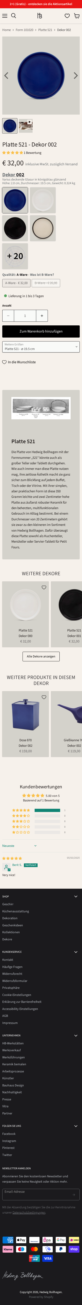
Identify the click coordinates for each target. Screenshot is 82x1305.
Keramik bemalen (14, 1064)
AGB (5, 1016)
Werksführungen (13, 1057)
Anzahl (6, 305)
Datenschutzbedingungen (29, 1212)
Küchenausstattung (15, 911)
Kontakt (7, 960)
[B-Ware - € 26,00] (46, 288)
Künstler (8, 1078)
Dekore (7, 939)
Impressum (10, 1023)
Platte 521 (45, 30)
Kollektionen (11, 932)
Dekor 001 (74, 636)
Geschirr (7, 904)
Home (6, 30)
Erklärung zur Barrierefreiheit (21, 1002)
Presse (6, 1099)
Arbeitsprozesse (13, 1071)
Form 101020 (24, 30)
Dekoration (10, 918)
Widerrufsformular (14, 981)
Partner (7, 1113)
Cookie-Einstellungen (16, 995)
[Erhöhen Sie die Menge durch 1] (42, 316)
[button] (13, 152)
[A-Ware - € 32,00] (17, 288)
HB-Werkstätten (13, 1043)
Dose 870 (25, 740)
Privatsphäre (11, 988)
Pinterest (8, 1148)
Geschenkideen (12, 925)
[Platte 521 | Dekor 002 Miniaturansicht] (10, 125)
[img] (12, 858)
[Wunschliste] (67, 16)
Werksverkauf (11, 1050)
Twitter (7, 1155)
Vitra (5, 1106)
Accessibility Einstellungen (20, 1009)
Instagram (9, 1141)
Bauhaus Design (13, 1085)
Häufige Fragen (12, 967)
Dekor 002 (25, 745)
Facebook (8, 1134)
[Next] (75, 75)
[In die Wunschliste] (43, 587)
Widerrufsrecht (12, 974)
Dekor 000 (25, 636)
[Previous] (6, 75)
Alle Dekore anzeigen (41, 656)
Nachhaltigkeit (12, 1092)
